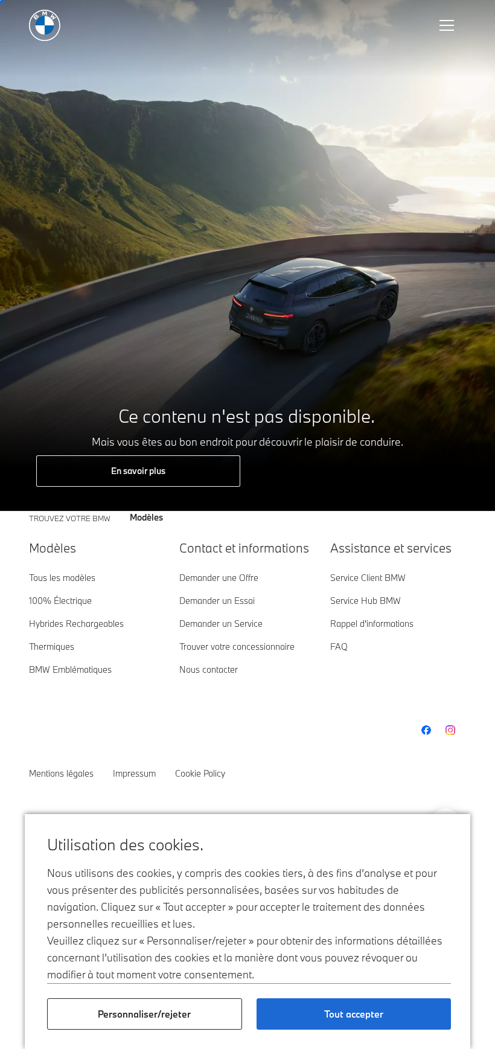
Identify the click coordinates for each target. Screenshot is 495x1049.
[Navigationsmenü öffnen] (448, 25)
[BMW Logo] (44, 25)
